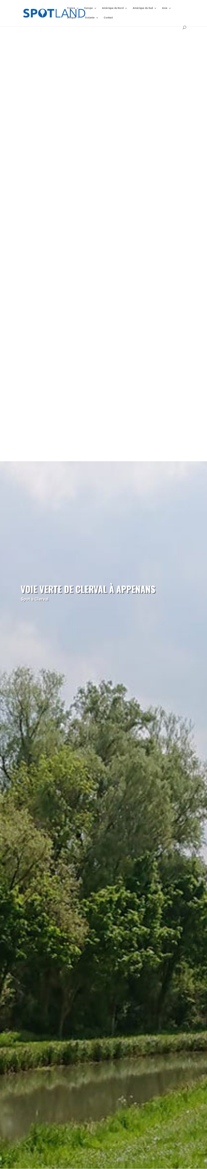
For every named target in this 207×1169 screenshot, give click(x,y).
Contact (108, 17)
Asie (164, 8)
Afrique (71, 17)
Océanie (90, 17)
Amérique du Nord (113, 8)
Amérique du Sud (143, 8)
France (71, 8)
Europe (88, 8)
